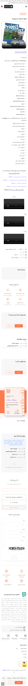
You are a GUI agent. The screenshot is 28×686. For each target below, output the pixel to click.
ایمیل (23, 529)
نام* (24, 521)
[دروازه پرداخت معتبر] (24, 666)
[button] (2, 684)
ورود (17, 648)
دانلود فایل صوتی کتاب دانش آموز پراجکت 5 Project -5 (15, 180)
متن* (23, 537)
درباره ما (25, 657)
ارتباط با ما (24, 654)
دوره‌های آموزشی (23, 648)
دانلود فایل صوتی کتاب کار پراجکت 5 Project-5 (17, 186)
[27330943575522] (24, 595)
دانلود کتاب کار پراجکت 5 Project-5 (19, 183)
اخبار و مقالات (24, 651)
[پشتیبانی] (25, 636)
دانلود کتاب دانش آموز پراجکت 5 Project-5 (18, 177)
